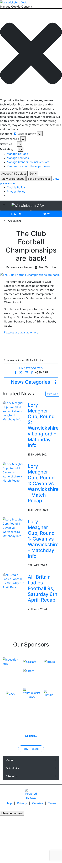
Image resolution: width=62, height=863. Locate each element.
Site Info (11, 776)
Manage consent (12, 813)
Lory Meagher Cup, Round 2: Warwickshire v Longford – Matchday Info (43, 425)
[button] (31, 53)
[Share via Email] (26, 372)
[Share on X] (21, 372)
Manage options (17, 153)
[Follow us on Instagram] (33, 736)
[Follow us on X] (31, 736)
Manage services (18, 158)
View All (51, 393)
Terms (52, 803)
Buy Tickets (31, 748)
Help (9, 803)
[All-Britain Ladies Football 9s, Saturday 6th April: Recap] (14, 580)
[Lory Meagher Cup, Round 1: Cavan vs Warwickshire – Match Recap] (14, 472)
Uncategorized (31, 368)
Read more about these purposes (28, 166)
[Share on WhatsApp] (32, 372)
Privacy (22, 803)
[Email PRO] (26, 736)
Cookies (37, 803)
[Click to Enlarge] (31, 275)
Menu (9, 760)
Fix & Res (15, 213)
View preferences (12, 178)
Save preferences (39, 178)
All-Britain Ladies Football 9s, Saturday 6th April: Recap (42, 588)
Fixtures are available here (21, 332)
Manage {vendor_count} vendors (28, 162)
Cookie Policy (16, 187)
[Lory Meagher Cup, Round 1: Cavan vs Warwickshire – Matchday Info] (14, 527)
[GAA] (10, 693)
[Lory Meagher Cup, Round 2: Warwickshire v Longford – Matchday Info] (14, 410)
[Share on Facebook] (16, 372)
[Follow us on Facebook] (28, 736)
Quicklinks (12, 768)
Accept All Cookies (13, 173)
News (46, 213)
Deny (33, 173)
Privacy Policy (16, 191)
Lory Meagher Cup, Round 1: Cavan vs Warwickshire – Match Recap (43, 483)
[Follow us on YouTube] (36, 736)
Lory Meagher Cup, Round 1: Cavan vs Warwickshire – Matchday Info (43, 539)
